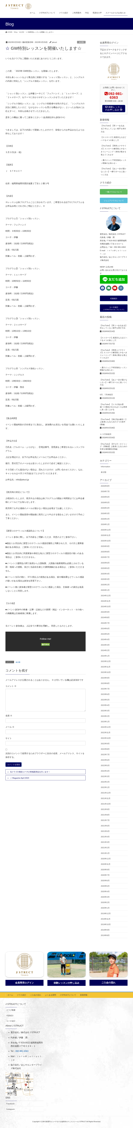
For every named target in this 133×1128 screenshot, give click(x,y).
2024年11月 (105, 601)
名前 (8, 716)
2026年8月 (105, 486)
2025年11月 (105, 535)
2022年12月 (106, 727)
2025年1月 (105, 590)
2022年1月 (105, 787)
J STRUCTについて (68, 995)
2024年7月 (105, 623)
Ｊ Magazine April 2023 (19, 778)
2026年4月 (105, 508)
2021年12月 (106, 793)
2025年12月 (106, 530)
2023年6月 (105, 694)
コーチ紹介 (10, 1021)
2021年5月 (105, 831)
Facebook (10, 1104)
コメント (10, 686)
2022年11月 (105, 732)
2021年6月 (105, 826)
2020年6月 (105, 880)
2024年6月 (105, 628)
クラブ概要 (10, 1010)
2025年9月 (105, 546)
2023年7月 (105, 689)
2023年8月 (105, 683)
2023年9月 (105, 678)
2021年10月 (106, 804)
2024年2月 (105, 650)
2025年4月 (105, 574)
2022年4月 (105, 771)
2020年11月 (105, 864)
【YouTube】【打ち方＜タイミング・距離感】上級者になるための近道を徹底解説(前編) (113, 446)
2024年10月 (106, 606)
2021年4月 (105, 837)
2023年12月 (106, 661)
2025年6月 (105, 563)
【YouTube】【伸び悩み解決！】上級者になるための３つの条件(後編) (113, 421)
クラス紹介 (21, 995)
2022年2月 (105, 782)
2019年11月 (105, 919)
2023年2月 (105, 716)
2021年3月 (105, 842)
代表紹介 (10, 1015)
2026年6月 (105, 497)
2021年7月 (105, 820)
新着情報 (83, 995)
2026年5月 (105, 502)
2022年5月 (105, 765)
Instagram (10, 1109)
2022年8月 (105, 749)
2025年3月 (105, 579)
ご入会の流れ (35, 995)
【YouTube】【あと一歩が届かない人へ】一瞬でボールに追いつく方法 (113, 172)
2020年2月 (105, 902)
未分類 (81, 42)
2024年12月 (106, 596)
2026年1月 (105, 524)
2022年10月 (106, 738)
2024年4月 (105, 639)
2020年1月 (105, 908)
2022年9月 (105, 744)
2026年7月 (105, 491)
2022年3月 (105, 776)
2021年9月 (105, 809)
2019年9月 (105, 930)
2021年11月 (105, 798)
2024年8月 (105, 617)
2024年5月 (105, 634)
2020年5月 (105, 886)
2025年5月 (105, 568)
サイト (8, 738)
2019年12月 (106, 913)
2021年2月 (105, 848)
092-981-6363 (21, 1051)
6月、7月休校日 (106, 395)
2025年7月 (105, 557)
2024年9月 (105, 612)
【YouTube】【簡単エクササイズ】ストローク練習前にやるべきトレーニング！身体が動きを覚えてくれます (113, 150)
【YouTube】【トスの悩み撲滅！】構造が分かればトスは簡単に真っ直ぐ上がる (113, 406)
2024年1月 (105, 656)
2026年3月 (105, 513)
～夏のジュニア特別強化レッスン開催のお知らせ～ (113, 161)
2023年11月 (105, 667)
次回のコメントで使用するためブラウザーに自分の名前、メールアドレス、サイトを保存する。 (44, 755)
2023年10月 (106, 672)
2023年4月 (105, 705)
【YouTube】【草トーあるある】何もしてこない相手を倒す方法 (113, 129)
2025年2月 (105, 585)
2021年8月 (105, 815)
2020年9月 (105, 870)
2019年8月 (105, 935)
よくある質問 (50, 995)
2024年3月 (105, 645)
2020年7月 (105, 875)
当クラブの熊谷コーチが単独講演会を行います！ (30, 772)
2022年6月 (105, 760)
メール (9, 727)
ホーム (10, 995)
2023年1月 (105, 722)
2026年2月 (105, 519)
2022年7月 (105, 754)
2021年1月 (105, 853)
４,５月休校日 (105, 434)
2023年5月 (105, 700)
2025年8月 (105, 552)
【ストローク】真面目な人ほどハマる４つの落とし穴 (113, 138)
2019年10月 (106, 924)
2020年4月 (105, 891)
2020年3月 (105, 897)
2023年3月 (105, 711)
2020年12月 (106, 859)
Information (105, 467)
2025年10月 (106, 541)
